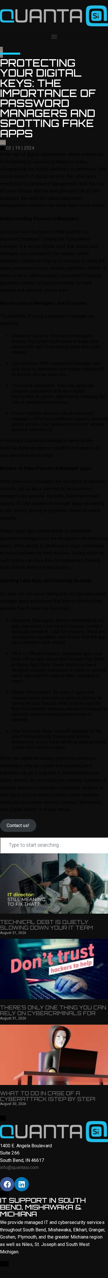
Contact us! (18, 825)
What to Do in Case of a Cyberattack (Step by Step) (47, 1096)
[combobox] (54, 845)
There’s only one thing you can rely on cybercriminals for (53, 1010)
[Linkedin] (21, 1184)
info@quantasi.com (19, 1167)
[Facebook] (7, 1184)
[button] (54, 36)
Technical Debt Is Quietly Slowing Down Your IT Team (46, 925)
